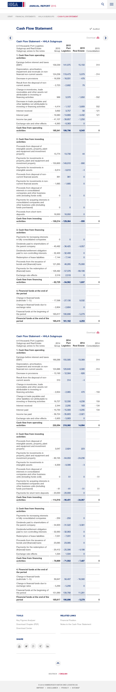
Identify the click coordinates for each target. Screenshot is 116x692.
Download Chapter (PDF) (27, 624)
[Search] (102, 4)
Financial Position (68, 620)
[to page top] (58, 663)
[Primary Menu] (111, 4)
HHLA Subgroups (46, 16)
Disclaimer (52, 688)
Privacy (65, 688)
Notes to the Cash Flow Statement (75, 624)
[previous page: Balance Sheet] (10, 38)
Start (10, 16)
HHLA (16, 4)
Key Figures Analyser (25, 620)
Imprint (40, 688)
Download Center (24, 628)
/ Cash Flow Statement (67, 16)
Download (91, 37)
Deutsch (53, 674)
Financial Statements (26, 16)
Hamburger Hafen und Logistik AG (61, 685)
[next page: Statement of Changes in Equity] (105, 38)
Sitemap (76, 688)
